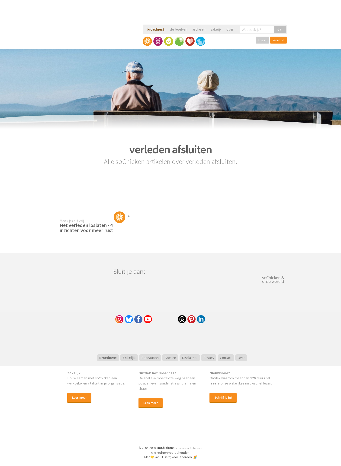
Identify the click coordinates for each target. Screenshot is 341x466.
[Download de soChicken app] (158, 431)
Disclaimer (190, 358)
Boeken (170, 358)
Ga (279, 29)
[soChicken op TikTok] (165, 319)
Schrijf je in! (223, 397)
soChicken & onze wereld (273, 279)
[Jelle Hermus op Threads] (182, 319)
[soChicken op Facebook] (138, 319)
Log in (262, 40)
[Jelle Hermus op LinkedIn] (201, 319)
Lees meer (79, 397)
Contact (226, 358)
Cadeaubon (150, 358)
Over (241, 358)
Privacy (208, 358)
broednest (155, 29)
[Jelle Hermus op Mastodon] (218, 319)
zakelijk (216, 29)
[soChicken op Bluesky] (129, 319)
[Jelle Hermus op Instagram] (119, 319)
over (230, 29)
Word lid (278, 40)
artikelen (198, 29)
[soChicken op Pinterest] (191, 319)
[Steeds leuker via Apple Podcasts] (182, 338)
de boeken (178, 29)
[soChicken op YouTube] (148, 319)
